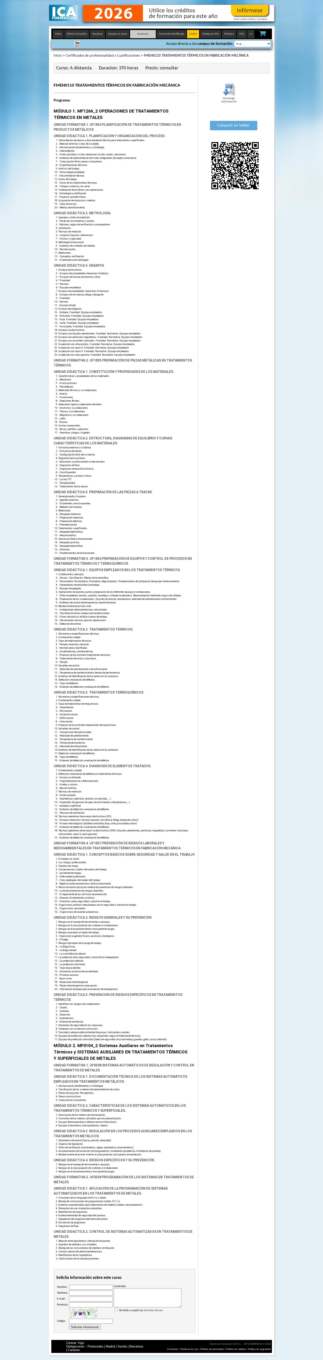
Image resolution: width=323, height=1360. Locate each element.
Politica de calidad (236, 1349)
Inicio (58, 34)
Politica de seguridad (259, 1349)
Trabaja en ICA (210, 34)
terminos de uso (153, 1310)
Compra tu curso (117, 34)
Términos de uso (189, 1349)
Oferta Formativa (77, 34)
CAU (241, 34)
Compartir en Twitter (233, 125)
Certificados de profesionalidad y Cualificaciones (103, 56)
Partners (229, 34)
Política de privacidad (212, 1349)
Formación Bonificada (171, 34)
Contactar (172, 1349)
